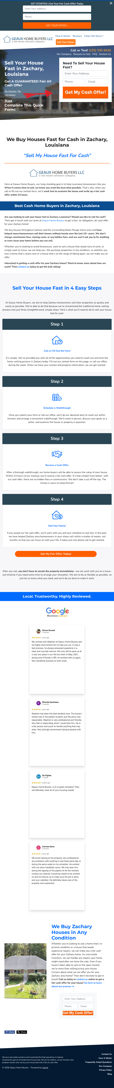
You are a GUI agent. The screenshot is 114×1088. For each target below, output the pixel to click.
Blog (109, 1074)
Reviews (77, 36)
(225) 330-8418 (100, 50)
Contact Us (105, 54)
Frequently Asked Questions (98, 1062)
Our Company (64, 54)
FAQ (94, 54)
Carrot (45, 1067)
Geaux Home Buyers (53, 220)
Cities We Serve (93, 36)
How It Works (62, 36)
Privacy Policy (105, 1070)
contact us (23, 266)
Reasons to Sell (81, 54)
